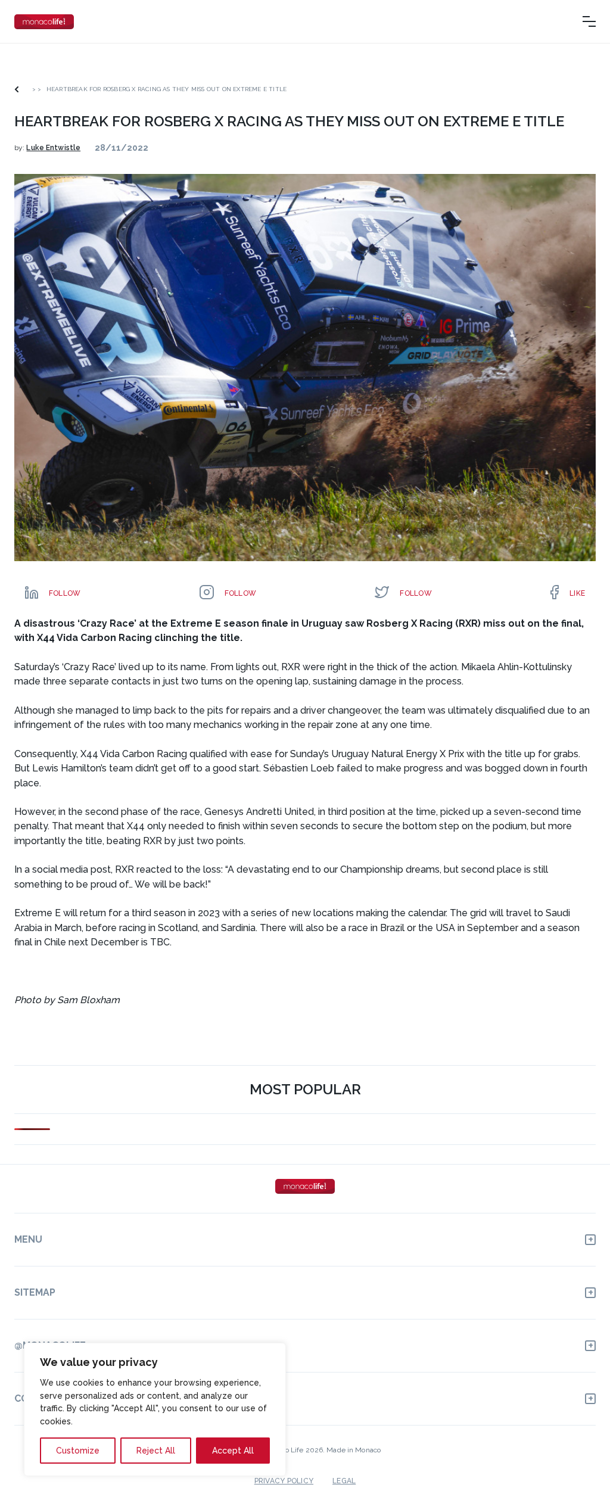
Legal (344, 1481)
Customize (77, 1450)
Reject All (155, 1450)
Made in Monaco (353, 1450)
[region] (155, 1409)
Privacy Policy (283, 1481)
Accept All (233, 1450)
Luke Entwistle (53, 148)
